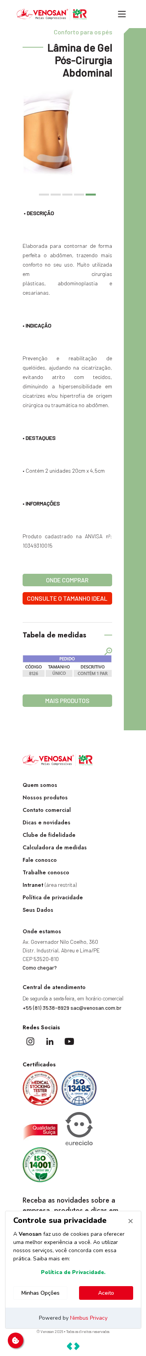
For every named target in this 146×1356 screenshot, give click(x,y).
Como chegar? (40, 967)
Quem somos (40, 785)
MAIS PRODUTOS (67, 700)
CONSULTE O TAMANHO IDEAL (67, 598)
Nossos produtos (45, 797)
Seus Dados (38, 910)
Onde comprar (67, 580)
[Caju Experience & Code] (73, 1346)
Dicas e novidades (46, 822)
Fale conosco (40, 860)
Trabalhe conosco (46, 872)
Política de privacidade (53, 897)
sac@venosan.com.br (95, 1007)
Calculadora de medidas (55, 847)
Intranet (50, 885)
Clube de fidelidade (49, 835)
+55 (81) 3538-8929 (46, 1007)
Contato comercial (47, 810)
